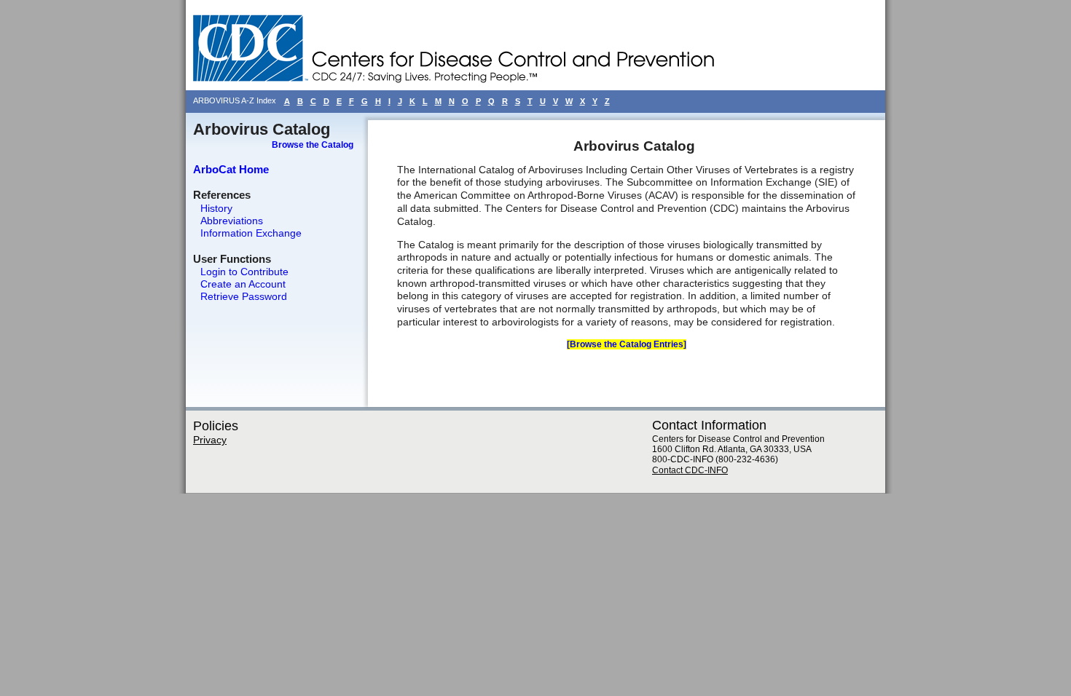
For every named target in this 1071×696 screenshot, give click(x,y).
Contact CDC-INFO (690, 470)
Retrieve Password (243, 296)
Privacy (210, 440)
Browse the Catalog (312, 145)
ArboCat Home (231, 169)
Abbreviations (231, 220)
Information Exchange (251, 233)
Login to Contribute (244, 271)
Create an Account (243, 284)
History (216, 208)
